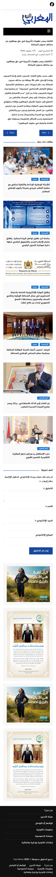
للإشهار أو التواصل (44, 823)
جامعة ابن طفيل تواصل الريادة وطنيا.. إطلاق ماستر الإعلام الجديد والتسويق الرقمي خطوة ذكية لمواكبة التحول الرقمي (28, 242)
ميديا (24, 54)
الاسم (49, 506)
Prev (44, 133)
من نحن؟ (48, 810)
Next (12, 133)
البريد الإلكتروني (44, 521)
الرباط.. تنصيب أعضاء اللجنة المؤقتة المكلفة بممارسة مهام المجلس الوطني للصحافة (28, 351)
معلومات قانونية (44, 830)
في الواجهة (33, 54)
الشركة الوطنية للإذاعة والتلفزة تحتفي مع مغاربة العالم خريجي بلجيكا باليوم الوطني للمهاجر (29, 188)
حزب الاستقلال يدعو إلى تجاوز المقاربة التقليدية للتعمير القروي (31, 455)
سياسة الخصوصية (44, 836)
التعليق (48, 488)
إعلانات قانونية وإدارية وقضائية (37, 843)
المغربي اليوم (44, 50)
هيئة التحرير (47, 817)
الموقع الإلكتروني (44, 535)
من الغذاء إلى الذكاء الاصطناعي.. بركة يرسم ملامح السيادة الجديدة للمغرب (28, 405)
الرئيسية (44, 179)
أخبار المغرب (44, 54)
